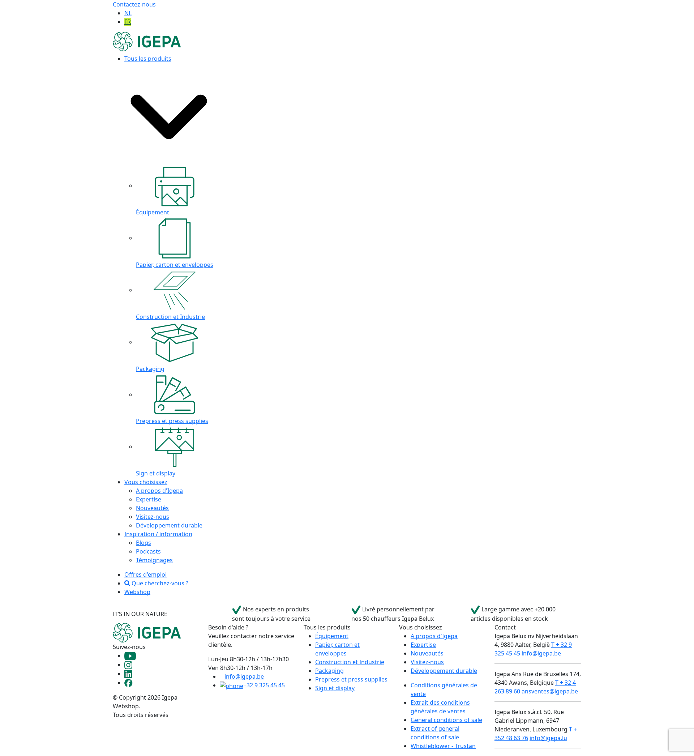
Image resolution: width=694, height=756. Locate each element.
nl (128, 13)
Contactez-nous (134, 4)
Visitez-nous (152, 517)
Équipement (331, 636)
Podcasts (148, 551)
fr (127, 22)
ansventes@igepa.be (550, 691)
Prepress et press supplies (351, 679)
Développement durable (169, 525)
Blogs (143, 543)
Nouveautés (152, 508)
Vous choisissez (145, 482)
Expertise (148, 499)
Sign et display (335, 688)
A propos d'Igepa (159, 491)
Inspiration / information (158, 534)
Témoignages (154, 560)
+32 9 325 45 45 (264, 685)
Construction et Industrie (349, 662)
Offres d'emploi (145, 574)
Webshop (137, 592)
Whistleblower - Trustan (443, 746)
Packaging (329, 671)
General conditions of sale (446, 720)
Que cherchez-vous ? (159, 583)
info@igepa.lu (548, 738)
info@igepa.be (244, 676)
